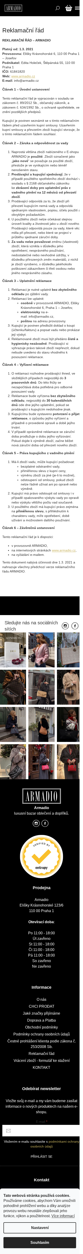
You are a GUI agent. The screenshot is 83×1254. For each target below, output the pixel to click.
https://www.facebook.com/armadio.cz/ (45, 825)
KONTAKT (41, 1067)
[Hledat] (57, 8)
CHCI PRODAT (41, 1006)
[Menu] (77, 8)
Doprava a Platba (41, 1020)
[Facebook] (74, 626)
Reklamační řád (41, 1054)
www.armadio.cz (23, 76)
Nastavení (40, 1228)
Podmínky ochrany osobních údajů (41, 1034)
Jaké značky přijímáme (41, 1013)
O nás (41, 999)
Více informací (63, 1216)
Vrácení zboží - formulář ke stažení (42, 1061)
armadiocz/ (36, 825)
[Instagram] (65, 626)
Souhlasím (39, 1243)
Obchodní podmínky (41, 1027)
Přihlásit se (41, 1156)
